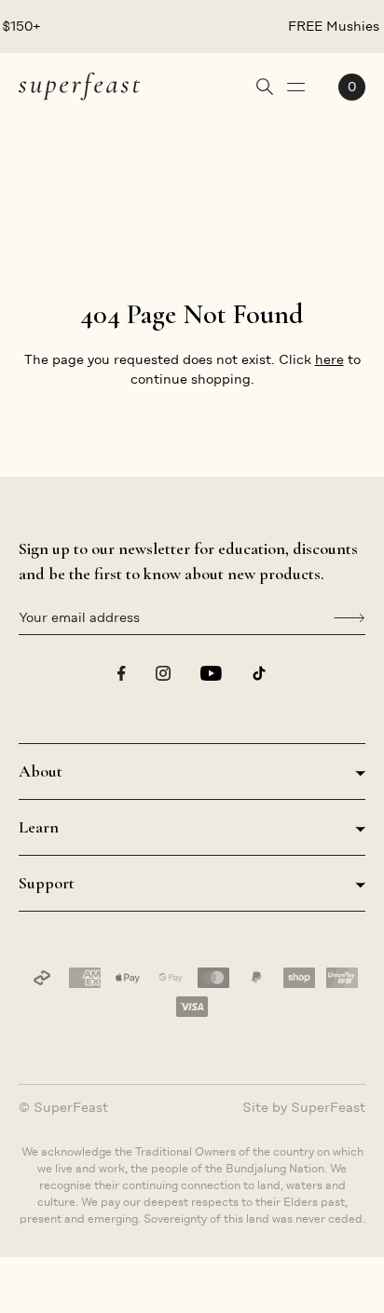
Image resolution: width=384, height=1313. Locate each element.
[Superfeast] (79, 85)
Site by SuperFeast (303, 1107)
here (329, 359)
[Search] (264, 87)
